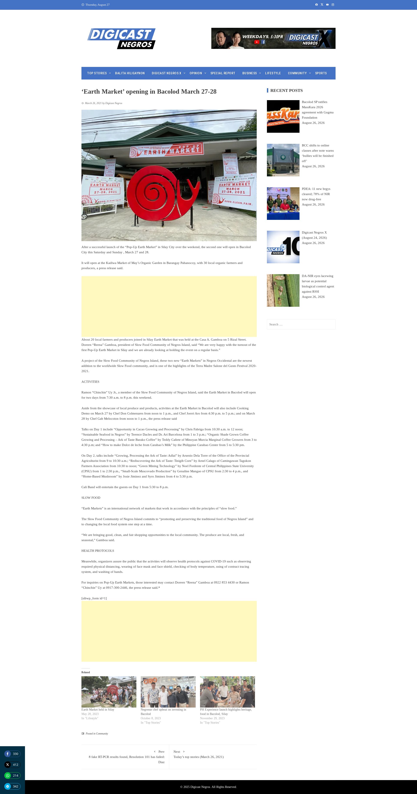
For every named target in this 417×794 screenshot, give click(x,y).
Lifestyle (273, 73)
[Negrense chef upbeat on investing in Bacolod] (168, 692)
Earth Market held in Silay (97, 709)
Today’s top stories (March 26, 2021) (199, 754)
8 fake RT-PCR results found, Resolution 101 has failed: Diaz (127, 757)
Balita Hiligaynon (130, 73)
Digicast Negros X (166, 73)
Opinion (196, 73)
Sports (321, 73)
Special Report (222, 73)
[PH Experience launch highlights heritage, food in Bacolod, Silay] (227, 692)
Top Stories (97, 73)
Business (249, 73)
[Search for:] (301, 324)
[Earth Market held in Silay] (108, 692)
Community (297, 73)
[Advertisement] (169, 306)
